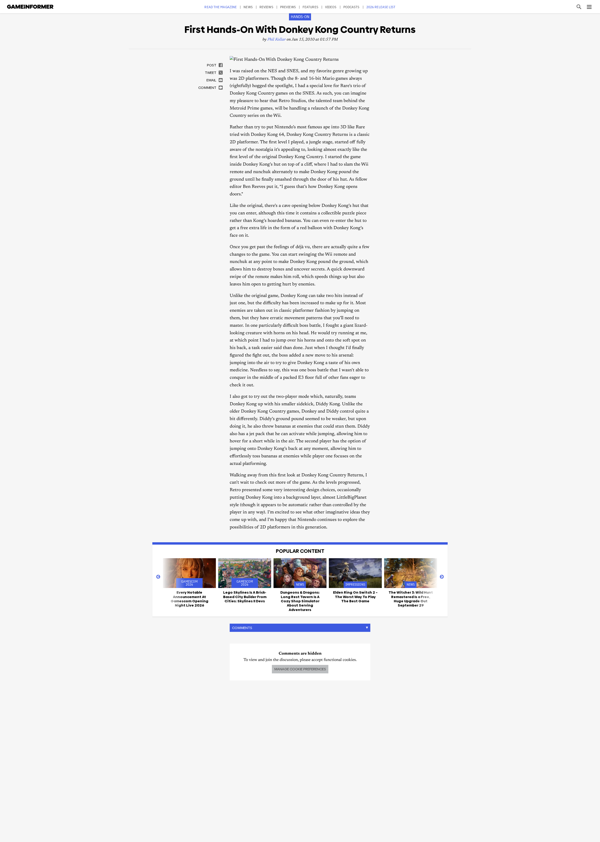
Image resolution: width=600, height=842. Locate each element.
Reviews (266, 7)
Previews (288, 7)
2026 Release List (381, 7)
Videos (331, 7)
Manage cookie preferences (300, 669)
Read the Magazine (220, 7)
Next (441, 577)
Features (310, 7)
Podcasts (351, 7)
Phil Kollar (276, 40)
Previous (158, 577)
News (248, 7)
